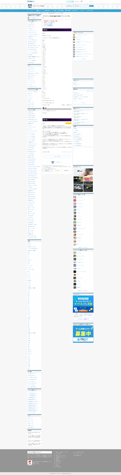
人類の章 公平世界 (31, 155)
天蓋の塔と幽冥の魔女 (31, 179)
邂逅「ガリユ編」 (31, 230)
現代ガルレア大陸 (31, 104)
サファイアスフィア (79, 197)
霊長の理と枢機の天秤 (31, 145)
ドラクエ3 (78, 281)
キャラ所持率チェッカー (32, 86)
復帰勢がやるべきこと (31, 58)
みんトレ (77, 209)
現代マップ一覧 (30, 421)
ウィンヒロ (78, 212)
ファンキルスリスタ (79, 203)
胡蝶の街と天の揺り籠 (31, 181)
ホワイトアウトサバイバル (80, 228)
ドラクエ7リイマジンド (80, 265)
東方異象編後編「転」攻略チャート (33, 401)
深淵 (28, 310)
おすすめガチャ (75, 10)
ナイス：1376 (64, 151)
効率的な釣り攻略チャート (32, 375)
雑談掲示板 (75, 128)
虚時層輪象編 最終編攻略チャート (33, 410)
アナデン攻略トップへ (58, 162)
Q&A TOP (75, 82)
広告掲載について (59, 460)
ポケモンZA (78, 268)
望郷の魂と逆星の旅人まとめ (32, 119)
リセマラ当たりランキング (32, 30)
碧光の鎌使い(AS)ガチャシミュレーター (81, 56)
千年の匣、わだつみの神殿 (32, 185)
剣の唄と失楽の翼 (31, 147)
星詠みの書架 (67, 10)
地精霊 (29, 340)
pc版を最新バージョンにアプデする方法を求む (81, 96)
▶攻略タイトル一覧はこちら (83, 247)
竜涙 (28, 323)
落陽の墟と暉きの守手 (31, 192)
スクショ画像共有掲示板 (77, 145)
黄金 (28, 293)
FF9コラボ (29, 125)
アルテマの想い (58, 453)
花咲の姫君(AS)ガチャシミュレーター (81, 51)
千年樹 (29, 282)
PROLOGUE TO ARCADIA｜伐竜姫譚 (34, 166)
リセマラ (82, 10)
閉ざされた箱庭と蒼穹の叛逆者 (33, 177)
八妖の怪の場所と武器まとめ (32, 49)
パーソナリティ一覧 (31, 80)
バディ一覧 (30, 84)
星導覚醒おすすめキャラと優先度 (33, 73)
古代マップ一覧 (30, 419)
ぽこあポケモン (78, 252)
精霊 (28, 295)
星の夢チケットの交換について (78, 98)
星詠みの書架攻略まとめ (32, 43)
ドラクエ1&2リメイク (80, 262)
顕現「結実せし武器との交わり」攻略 (34, 45)
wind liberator (30, 211)
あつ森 (77, 274)
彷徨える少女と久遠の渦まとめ (33, 121)
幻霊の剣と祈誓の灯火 (31, 117)
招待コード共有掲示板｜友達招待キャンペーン (81, 113)
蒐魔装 (29, 329)
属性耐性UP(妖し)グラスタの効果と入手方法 (80, 119)
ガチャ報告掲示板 (76, 141)
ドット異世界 (78, 225)
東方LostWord (78, 237)
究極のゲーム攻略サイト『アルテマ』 (62, 452)
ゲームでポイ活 (69, 1)
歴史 (28, 321)
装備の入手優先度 (31, 62)
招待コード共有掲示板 (77, 134)
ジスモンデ (30, 95)
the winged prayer (31, 215)
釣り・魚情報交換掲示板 (32, 386)
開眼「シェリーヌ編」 (31, 207)
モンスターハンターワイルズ (81, 271)
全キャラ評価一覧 (31, 67)
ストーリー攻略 (53, 10)
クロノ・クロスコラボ (31, 132)
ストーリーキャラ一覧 (31, 82)
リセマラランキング (31, 71)
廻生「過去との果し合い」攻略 (33, 47)
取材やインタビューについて (61, 455)
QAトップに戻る (57, 156)
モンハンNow (78, 219)
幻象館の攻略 (30, 54)
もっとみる (83, 102)
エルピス (29, 276)
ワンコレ (77, 231)
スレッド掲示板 (76, 130)
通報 (48, 104)
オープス (29, 284)
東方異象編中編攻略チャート (32, 399)
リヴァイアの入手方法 (31, 381)
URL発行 (57, 170)
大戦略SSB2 (78, 287)
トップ (31, 10)
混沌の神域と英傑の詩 (31, 160)
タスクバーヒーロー (79, 259)
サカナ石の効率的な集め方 (32, 379)
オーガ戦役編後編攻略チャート (33, 395)
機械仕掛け (30, 280)
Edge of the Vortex (31, 205)
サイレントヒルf (79, 277)
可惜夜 (29, 334)
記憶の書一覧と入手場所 (32, 41)
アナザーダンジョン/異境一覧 (32, 34)
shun (44, 33)
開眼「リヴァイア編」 (31, 213)
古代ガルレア (30, 353)
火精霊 (29, 338)
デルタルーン (78, 284)
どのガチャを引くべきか (32, 32)
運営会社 (57, 465)
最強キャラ (39, 10)
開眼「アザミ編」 (31, 209)
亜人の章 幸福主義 (31, 153)
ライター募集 (58, 466)
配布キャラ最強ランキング (32, 75)
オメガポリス (30, 99)
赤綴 (28, 319)
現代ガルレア (30, 349)
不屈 (28, 263)
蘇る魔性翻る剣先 (31, 222)
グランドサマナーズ (79, 234)
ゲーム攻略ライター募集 (79, 452)
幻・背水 (29, 267)
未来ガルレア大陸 (31, 106)
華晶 (28, 368)
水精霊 (29, 342)
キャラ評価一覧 (46, 10)
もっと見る (83, 58)
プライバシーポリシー (79, 453)
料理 (28, 261)
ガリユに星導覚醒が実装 (49, 25)
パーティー (75, 100)
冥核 (28, 327)
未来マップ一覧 (30, 423)
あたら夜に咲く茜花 (31, 202)
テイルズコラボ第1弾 (31, 134)
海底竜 (29, 364)
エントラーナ (30, 97)
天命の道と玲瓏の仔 (31, 162)
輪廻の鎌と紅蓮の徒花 (31, 196)
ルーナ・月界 (30, 265)
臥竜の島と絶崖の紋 (31, 164)
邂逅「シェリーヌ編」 (31, 228)
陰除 (28, 347)
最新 (88, 91)
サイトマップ (58, 463)
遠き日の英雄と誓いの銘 (32, 198)
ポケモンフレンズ (79, 222)
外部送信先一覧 (78, 455)
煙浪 (28, 357)
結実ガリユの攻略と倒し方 (78, 116)
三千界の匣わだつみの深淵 (32, 170)
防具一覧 (29, 244)
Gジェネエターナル (79, 206)
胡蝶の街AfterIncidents (31, 226)
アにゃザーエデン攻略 (31, 412)
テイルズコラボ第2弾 (31, 136)
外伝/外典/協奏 (60, 10)
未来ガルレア (30, 351)
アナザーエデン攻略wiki (38, 6)
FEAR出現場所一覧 (31, 427)
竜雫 (28, 325)
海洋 (28, 308)
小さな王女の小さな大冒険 (32, 237)
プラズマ (29, 278)
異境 (28, 252)
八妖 (28, 306)
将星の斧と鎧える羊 (31, 194)
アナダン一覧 (89, 10)
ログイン (91, 1)
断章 (28, 299)
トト (28, 256)
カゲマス (77, 244)
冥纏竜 (29, 366)
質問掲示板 (75, 132)
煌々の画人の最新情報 (48, 24)
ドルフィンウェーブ (79, 200)
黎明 (28, 314)
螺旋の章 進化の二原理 (31, 151)
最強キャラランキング (31, 26)
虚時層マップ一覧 (31, 425)
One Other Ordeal (31, 220)
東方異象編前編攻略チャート (32, 397)
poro (44, 123)
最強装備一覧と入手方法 (32, 246)
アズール (29, 312)
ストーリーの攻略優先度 (32, 60)
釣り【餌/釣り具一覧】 (31, 373)
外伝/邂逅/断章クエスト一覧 (32, 36)
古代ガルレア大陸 (31, 102)
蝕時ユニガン (30, 93)
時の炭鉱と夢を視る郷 (31, 183)
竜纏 (28, 362)
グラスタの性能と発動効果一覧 (33, 248)
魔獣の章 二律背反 (31, 157)
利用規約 (57, 458)
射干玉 (29, 336)
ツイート (47, 170)
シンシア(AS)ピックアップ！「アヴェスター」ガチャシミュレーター (83, 42)
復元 (28, 271)
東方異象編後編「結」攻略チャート (33, 403)
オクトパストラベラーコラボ (32, 130)
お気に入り (67, 170)
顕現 (28, 291)
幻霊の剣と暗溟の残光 (31, 115)
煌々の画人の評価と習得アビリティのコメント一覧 (81, 110)
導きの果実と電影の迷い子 (32, 175)
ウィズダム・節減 (31, 269)
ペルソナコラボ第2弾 (31, 140)
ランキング (91, 91)
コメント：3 (69, 151)
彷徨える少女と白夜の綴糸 (32, 168)
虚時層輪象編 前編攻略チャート (33, 405)
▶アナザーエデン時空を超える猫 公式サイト (50, 168)
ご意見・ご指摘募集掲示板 (78, 139)
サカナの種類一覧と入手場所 (32, 377)
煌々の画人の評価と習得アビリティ (80, 49)
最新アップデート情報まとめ (50, 22)
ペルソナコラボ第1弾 (31, 138)
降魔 (28, 254)
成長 (28, 297)
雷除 (28, 344)
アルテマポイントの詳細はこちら (83, 319)
